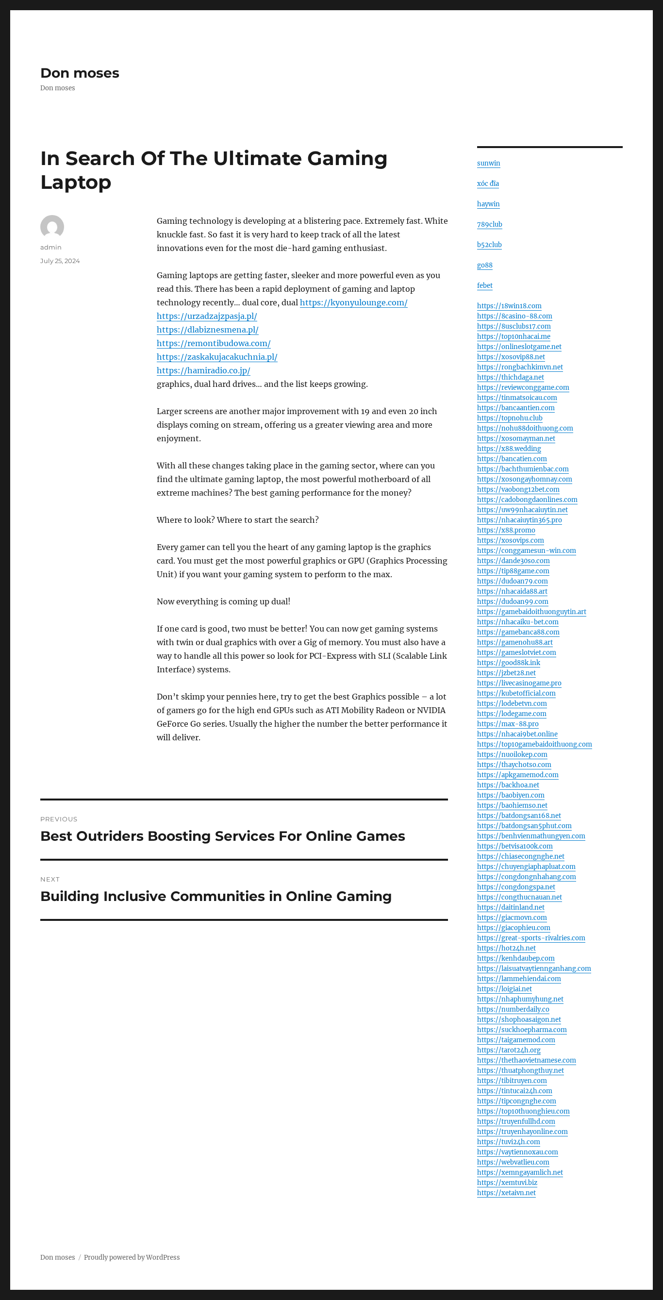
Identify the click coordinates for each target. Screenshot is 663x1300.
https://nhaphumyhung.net (520, 999)
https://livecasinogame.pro (519, 683)
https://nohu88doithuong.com (525, 428)
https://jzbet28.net (506, 673)
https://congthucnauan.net (519, 897)
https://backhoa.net (508, 785)
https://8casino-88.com (514, 316)
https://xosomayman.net (516, 438)
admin (51, 247)
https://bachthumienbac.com (523, 469)
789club (489, 224)
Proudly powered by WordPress (132, 1257)
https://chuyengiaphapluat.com (526, 867)
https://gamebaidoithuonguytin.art (531, 612)
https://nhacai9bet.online (517, 734)
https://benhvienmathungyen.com (531, 836)
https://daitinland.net (511, 907)
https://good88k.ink (508, 663)
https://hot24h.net (506, 948)
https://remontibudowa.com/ (214, 343)
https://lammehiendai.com (519, 979)
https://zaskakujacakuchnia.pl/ (217, 357)
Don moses (79, 73)
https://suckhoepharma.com (522, 1030)
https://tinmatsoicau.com (517, 398)
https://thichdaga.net (510, 377)
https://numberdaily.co (513, 1009)
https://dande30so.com (513, 561)
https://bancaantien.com (516, 408)
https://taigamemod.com (516, 1040)
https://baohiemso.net (512, 805)
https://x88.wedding (509, 449)
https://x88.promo (506, 530)
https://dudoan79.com (512, 581)
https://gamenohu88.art (515, 642)
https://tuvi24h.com (508, 1142)
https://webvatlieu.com (513, 1162)
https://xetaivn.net (506, 1193)
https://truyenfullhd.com (516, 1121)
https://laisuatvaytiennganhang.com (534, 969)
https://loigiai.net (504, 989)
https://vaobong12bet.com (518, 489)
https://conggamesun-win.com (526, 551)
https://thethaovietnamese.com (526, 1060)
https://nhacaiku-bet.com (518, 622)
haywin (488, 204)
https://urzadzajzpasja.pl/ (207, 316)
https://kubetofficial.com (516, 693)
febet (485, 286)
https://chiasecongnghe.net (520, 856)
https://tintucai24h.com (514, 1091)
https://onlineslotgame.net (519, 347)
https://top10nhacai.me (513, 337)
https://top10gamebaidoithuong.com (534, 744)
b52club (489, 245)
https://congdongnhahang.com (526, 877)
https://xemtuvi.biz (507, 1183)
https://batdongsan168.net (519, 816)
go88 (485, 265)
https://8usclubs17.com (514, 326)
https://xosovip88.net (511, 357)
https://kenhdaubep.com (516, 958)
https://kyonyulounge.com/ (354, 302)
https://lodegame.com (512, 714)
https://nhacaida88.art (512, 591)
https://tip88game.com (513, 571)
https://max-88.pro (508, 724)
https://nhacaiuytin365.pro (519, 520)
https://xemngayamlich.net (520, 1172)
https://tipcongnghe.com (516, 1101)
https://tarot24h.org (509, 1050)
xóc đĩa (488, 184)
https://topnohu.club (510, 418)
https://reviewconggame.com (523, 387)
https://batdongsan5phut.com (524, 826)
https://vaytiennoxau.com (517, 1152)
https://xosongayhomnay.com (524, 479)
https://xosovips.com (510, 540)
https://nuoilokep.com (512, 754)
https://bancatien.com (512, 459)
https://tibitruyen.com (512, 1081)
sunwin (488, 163)
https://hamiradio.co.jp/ (203, 370)
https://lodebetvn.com (512, 704)
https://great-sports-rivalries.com (531, 938)
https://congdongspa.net (516, 887)
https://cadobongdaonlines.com (527, 500)
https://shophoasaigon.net (519, 1020)
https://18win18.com (509, 306)
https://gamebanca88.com (518, 632)
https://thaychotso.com (514, 765)
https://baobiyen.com (511, 795)
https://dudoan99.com (512, 602)
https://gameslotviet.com (516, 653)
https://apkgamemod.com (518, 775)
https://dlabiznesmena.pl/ (208, 329)
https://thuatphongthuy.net (520, 1071)
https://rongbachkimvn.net (520, 367)
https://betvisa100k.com (515, 846)
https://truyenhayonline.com (522, 1132)
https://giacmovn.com (512, 918)
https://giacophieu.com (513, 928)
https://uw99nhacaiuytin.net (522, 510)
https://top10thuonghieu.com (523, 1111)
